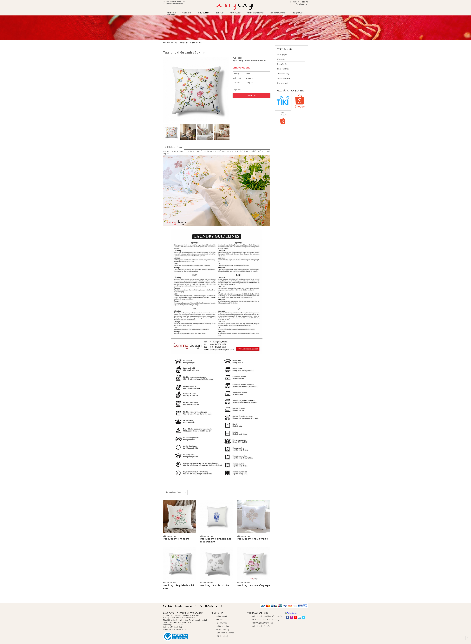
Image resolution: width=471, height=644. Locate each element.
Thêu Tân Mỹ (203, 13)
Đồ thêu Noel (282, 83)
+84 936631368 (177, 4)
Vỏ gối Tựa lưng (196, 42)
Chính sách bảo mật (261, 626)
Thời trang (235, 13)
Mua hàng (251, 95)
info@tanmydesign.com (178, 629)
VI (307, 2)
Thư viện (209, 606)
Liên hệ (219, 606)
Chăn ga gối (183, 42)
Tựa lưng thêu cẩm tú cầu (214, 585)
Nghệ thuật (298, 13)
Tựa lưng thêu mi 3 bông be (252, 538)
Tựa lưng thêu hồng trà (176, 538)
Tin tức (198, 606)
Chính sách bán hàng (257, 613)
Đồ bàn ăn (281, 59)
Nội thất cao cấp (277, 13)
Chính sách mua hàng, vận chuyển (267, 616)
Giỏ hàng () (303, 4)
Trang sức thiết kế (255, 13)
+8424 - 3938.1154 (180, 624)
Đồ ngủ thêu (282, 64)
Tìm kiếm (295, 2)
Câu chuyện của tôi (183, 606)
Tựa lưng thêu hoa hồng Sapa (253, 585)
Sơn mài (219, 13)
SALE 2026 (170, 14)
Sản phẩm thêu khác (285, 78)
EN (303, 2)
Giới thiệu (186, 13)
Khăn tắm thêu (283, 69)
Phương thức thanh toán (263, 623)
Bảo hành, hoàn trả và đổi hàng (266, 619)
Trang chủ (171, 13)
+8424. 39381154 (178, 2)
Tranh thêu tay (283, 73)
